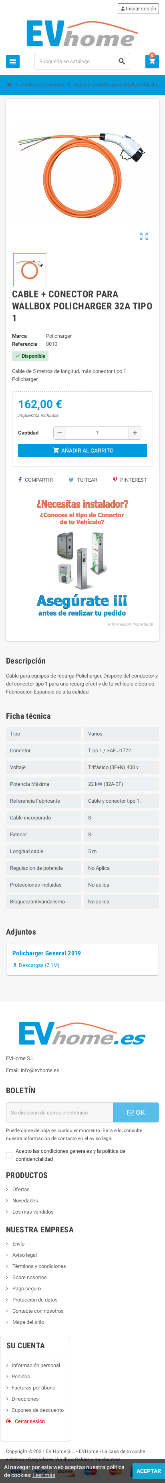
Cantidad (28, 433)
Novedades (24, 1201)
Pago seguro (26, 1289)
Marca (19, 336)
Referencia (24, 344)
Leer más (43, 1475)
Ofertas (20, 1189)
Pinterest (133, 480)
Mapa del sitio (27, 1322)
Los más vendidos (32, 1212)
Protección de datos (34, 1300)
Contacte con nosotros (37, 1311)
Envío (17, 1244)
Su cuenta (25, 1345)
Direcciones (25, 1399)
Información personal (36, 1365)
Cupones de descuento (38, 1410)
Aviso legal (24, 1255)
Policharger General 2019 (46, 953)
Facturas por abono (33, 1388)
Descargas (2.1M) (36, 965)
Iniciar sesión (138, 9)
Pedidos (21, 1376)
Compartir (38, 480)
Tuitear (86, 480)
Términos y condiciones (38, 1266)
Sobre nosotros (29, 1277)
